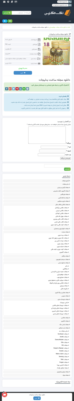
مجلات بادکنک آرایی (63, 198)
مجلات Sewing (63, 356)
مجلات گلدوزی (63, 252)
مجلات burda (64, 337)
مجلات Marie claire (62, 354)
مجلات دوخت (65, 232)
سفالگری (65, 269)
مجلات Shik (64, 359)
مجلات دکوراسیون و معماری (61, 229)
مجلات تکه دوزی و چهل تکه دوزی (58, 238)
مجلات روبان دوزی (62, 244)
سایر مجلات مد (63, 331)
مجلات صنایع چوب (62, 277)
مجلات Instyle (63, 351)
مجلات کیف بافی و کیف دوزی (59, 225)
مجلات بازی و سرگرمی (63, 201)
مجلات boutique (63, 334)
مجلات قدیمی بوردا (62, 365)
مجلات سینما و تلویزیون (62, 259)
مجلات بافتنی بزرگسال (61, 208)
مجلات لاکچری (65, 321)
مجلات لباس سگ (64, 324)
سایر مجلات (66, 184)
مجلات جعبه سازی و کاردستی (59, 272)
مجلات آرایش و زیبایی (63, 187)
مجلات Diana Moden (61, 340)
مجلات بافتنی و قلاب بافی (62, 204)
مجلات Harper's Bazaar (60, 348)
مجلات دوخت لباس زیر (61, 241)
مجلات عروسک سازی (63, 299)
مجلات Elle (64, 342)
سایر (66, 266)
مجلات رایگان (65, 256)
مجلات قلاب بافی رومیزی (60, 219)
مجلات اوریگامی (64, 194)
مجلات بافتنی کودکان (62, 213)
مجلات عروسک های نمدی (60, 314)
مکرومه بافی (64, 289)
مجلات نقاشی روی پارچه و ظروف (58, 283)
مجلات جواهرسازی (21, 58)
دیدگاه (68, 143)
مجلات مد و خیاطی (64, 328)
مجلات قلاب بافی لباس (61, 222)
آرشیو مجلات (65, 181)
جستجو (6, 12)
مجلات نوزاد (66, 375)
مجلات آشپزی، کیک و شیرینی (61, 191)
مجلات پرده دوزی (63, 235)
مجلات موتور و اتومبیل (63, 372)
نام (69, 147)
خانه (70, 21)
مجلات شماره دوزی (62, 246)
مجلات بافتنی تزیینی (62, 210)
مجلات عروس (65, 296)
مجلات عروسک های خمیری (60, 311)
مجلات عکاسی (65, 318)
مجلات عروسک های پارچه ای (59, 308)
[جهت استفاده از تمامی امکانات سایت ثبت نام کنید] (4, 21)
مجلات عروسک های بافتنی (60, 305)
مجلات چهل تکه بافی (62, 216)
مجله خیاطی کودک (62, 368)
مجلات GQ (65, 345)
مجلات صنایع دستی (10, 58)
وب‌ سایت (68, 155)
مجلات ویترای (64, 286)
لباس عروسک (64, 302)
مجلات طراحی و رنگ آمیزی (62, 293)
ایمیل (69, 151)
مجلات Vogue (63, 362)
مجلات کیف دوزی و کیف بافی (59, 249)
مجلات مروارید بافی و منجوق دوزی (58, 280)
